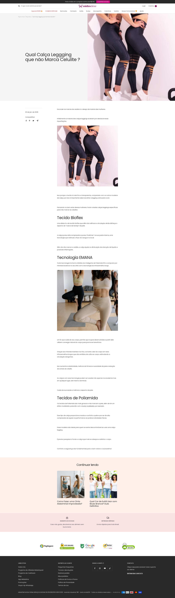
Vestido (116, 11)
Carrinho (152, 6)
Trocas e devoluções (65, 570)
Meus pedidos (63, 576)
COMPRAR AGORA (103, 2)
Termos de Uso (63, 585)
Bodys (88, 11)
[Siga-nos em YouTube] (104, 568)
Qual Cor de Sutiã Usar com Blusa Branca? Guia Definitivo (103, 503)
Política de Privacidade (66, 582)
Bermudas (63, 11)
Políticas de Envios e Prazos (67, 579)
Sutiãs (81, 11)
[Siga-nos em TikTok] (109, 568)
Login (144, 6)
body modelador (88, 406)
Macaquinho (97, 11)
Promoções (22, 582)
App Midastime (23, 579)
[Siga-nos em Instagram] (99, 568)
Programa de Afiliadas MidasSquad (30, 570)
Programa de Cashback (26, 573)
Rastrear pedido (64, 573)
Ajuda (142, 11)
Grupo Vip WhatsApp (25, 585)
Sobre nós (21, 567)
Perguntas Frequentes (66, 567)
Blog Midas (28, 16)
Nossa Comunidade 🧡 (129, 11)
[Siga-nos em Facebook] (94, 568)
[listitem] (26, 121)
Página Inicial (21, 16)
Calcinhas (107, 11)
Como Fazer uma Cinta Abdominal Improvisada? (69, 502)
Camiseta (73, 11)
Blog (19, 576)
